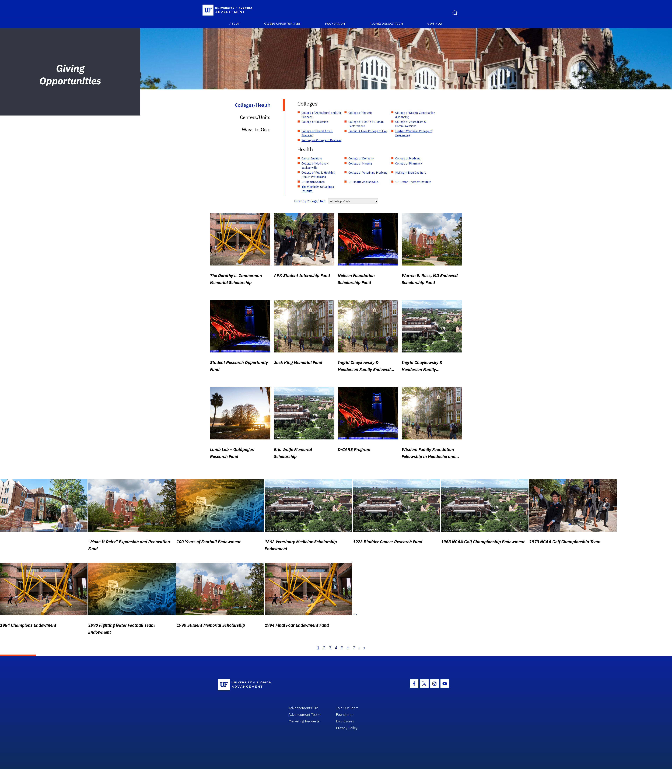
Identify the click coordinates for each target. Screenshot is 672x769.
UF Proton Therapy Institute (413, 182)
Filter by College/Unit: (310, 201)
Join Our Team (347, 707)
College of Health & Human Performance (366, 124)
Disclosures (345, 721)
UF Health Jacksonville (363, 182)
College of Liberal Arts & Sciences (317, 133)
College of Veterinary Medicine (367, 172)
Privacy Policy (347, 727)
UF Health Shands (313, 182)
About (234, 24)
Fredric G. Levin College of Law (367, 131)
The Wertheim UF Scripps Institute (318, 189)
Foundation (335, 24)
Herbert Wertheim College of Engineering (413, 133)
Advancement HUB (303, 707)
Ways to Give (256, 129)
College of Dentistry (361, 158)
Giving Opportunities (282, 24)
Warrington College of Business (321, 140)
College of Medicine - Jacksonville (315, 165)
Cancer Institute (312, 158)
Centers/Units (255, 117)
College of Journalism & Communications (410, 124)
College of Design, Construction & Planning (415, 115)
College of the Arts (360, 112)
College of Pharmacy (408, 163)
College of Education (315, 122)
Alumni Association (386, 24)
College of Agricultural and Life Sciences (321, 115)
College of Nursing (360, 163)
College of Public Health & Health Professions (318, 175)
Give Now (434, 24)
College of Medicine (407, 158)
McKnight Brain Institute (410, 172)
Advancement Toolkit (305, 714)
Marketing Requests (304, 721)
